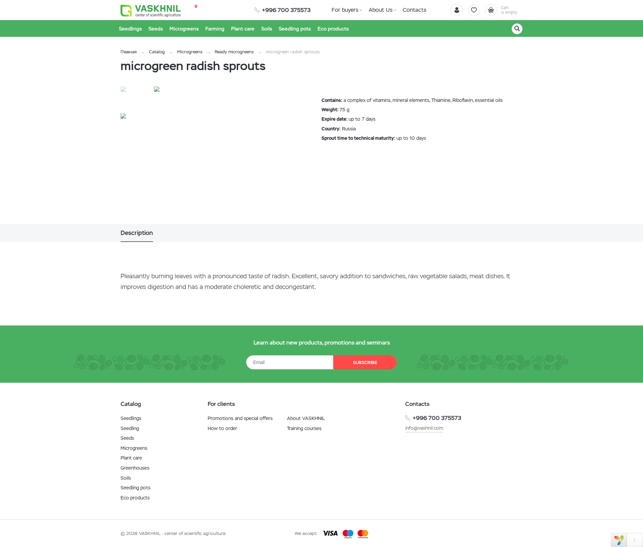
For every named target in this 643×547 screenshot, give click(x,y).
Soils (126, 478)
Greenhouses (135, 468)
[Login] (457, 10)
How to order (222, 428)
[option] (222, 155)
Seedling (130, 428)
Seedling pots (135, 488)
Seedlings (131, 418)
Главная (129, 52)
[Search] (517, 28)
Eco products (135, 498)
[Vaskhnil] (151, 10)
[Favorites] (474, 10)
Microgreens (189, 52)
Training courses (304, 428)
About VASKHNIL (306, 418)
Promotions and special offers (240, 418)
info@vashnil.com (424, 428)
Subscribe (365, 362)
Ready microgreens (234, 52)
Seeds (127, 438)
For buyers (345, 9)
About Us (380, 9)
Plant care (131, 458)
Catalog (157, 52)
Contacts (414, 9)
